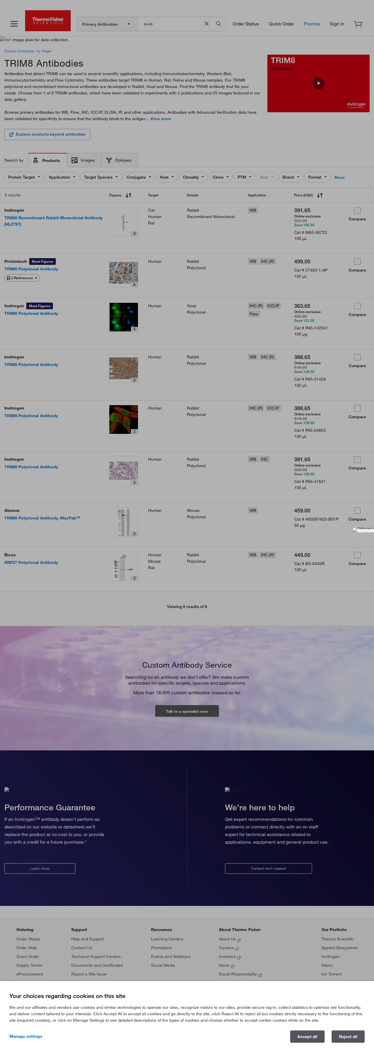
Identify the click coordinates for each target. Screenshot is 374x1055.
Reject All (348, 1036)
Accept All (307, 1036)
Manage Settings (25, 1036)
